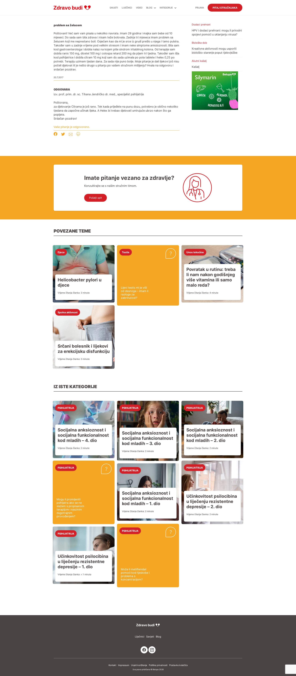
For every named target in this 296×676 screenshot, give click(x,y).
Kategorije (166, 7)
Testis (125, 252)
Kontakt (112, 665)
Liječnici (127, 7)
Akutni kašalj (199, 61)
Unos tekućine (195, 252)
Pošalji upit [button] (95, 197)
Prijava (199, 7)
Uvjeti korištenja (139, 665)
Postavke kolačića (178, 665)
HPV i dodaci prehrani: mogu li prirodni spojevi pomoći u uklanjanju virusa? (217, 32)
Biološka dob (199, 42)
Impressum (123, 665)
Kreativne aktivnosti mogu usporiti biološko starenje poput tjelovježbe (214, 51)
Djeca (61, 252)
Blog (149, 7)
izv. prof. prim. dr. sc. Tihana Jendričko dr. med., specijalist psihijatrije (99, 94)
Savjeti (114, 7)
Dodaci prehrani (201, 24)
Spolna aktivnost (68, 312)
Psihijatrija (66, 408)
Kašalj (195, 67)
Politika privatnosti (158, 665)
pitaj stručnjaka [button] (225, 7)
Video (139, 7)
